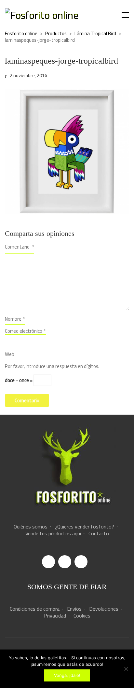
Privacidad (55, 615)
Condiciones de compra (35, 608)
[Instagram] (64, 561)
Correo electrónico (25, 331)
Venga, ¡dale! (67, 675)
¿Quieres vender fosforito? (84, 526)
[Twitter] (80, 561)
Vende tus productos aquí (53, 533)
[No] (126, 668)
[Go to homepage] (41, 15)
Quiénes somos (30, 526)
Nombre (15, 319)
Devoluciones (103, 608)
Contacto (98, 533)
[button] (125, 15)
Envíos (74, 608)
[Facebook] (48, 561)
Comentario (19, 247)
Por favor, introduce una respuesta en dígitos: (52, 366)
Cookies (82, 615)
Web (9, 354)
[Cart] (111, 15)
